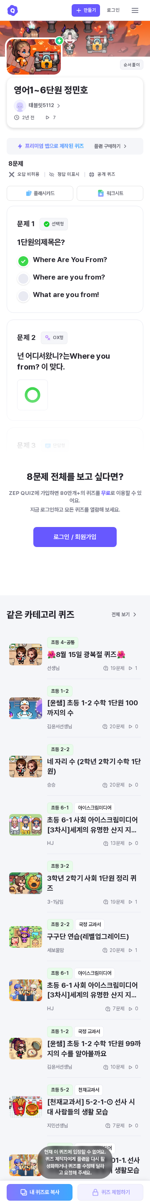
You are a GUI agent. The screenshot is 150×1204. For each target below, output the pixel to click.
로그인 (113, 10)
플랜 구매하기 (107, 146)
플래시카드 (44, 193)
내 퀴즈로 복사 (45, 1192)
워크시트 (115, 193)
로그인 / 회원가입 (75, 537)
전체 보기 (121, 614)
